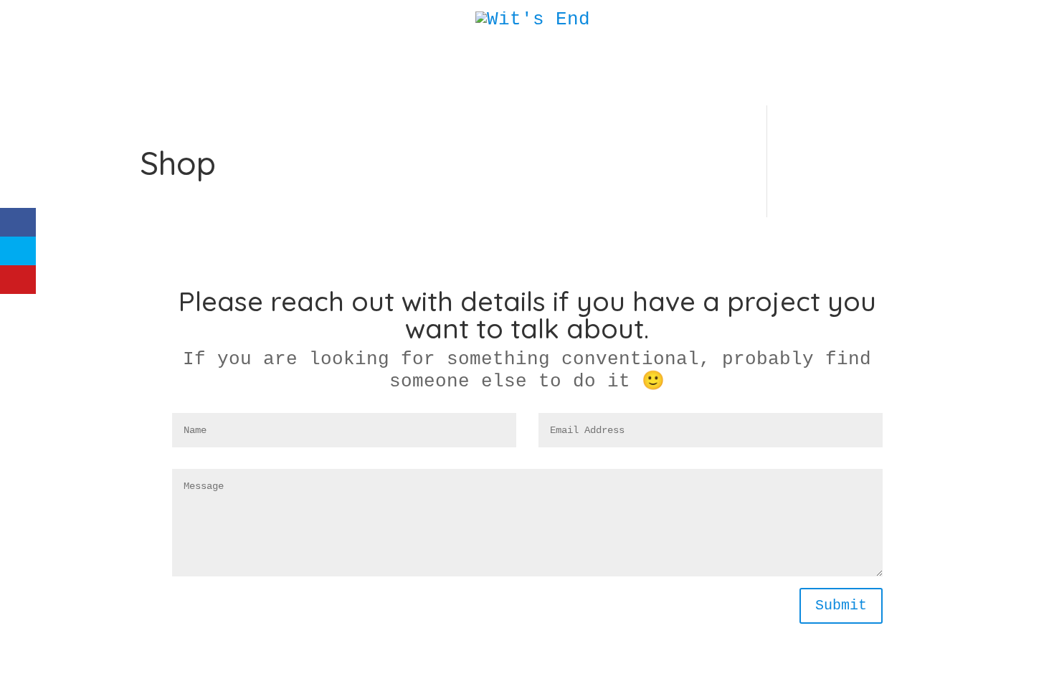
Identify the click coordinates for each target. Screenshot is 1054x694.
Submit (841, 605)
